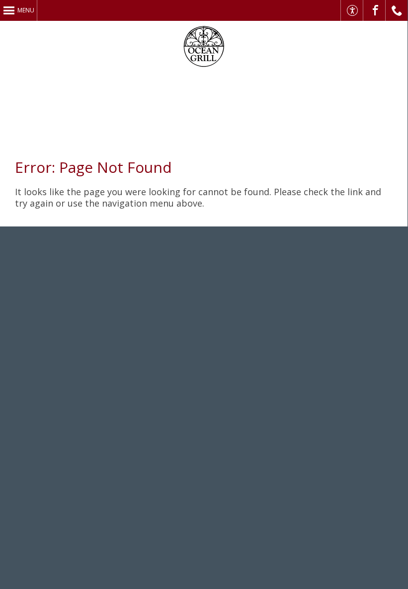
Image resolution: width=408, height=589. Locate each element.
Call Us (397, 10)
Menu (25, 10)
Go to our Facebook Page (374, 10)
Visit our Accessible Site (352, 10)
